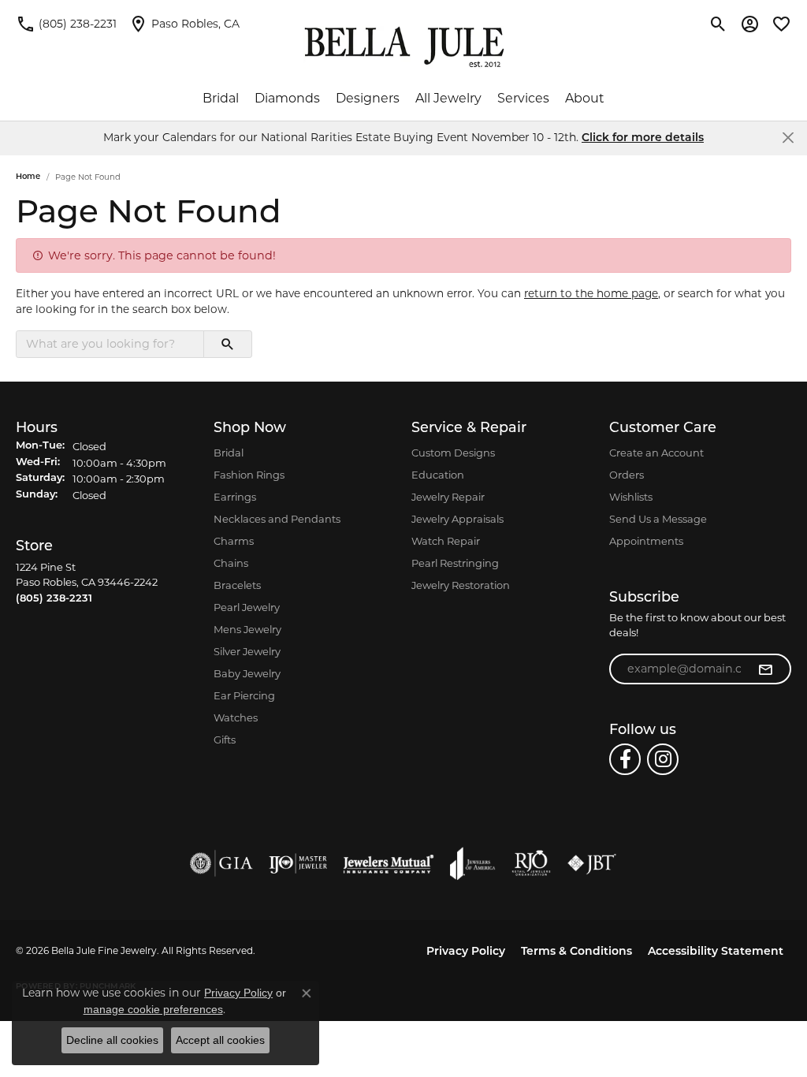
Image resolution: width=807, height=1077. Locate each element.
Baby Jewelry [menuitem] (247, 673)
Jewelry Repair (448, 496)
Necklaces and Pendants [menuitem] (277, 518)
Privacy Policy (465, 952)
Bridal (221, 98)
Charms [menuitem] (234, 541)
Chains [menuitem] (231, 563)
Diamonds (287, 98)
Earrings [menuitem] (235, 496)
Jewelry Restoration (460, 585)
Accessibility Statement (715, 952)
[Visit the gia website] (221, 863)
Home (28, 177)
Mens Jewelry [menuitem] (247, 629)
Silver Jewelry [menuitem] (247, 651)
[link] (66, 23)
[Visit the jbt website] (592, 863)
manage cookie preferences (153, 1009)
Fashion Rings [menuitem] (249, 474)
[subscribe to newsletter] (765, 669)
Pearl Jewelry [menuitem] (247, 607)
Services (523, 98)
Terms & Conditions (576, 952)
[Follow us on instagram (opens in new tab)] (663, 759)
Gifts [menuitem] (225, 739)
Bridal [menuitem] (229, 452)
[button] (718, 23)
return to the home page (591, 293)
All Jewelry (448, 98)
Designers (368, 98)
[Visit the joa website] (473, 863)
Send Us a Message (658, 518)
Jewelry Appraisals (457, 518)
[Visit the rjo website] (531, 863)
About (584, 98)
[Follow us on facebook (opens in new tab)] (625, 759)
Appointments (646, 541)
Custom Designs (453, 452)
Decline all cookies (112, 1040)
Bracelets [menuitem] (237, 585)
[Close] (788, 137)
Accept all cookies (220, 1040)
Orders (626, 474)
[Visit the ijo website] (298, 863)
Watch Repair (445, 541)
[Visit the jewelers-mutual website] (388, 863)
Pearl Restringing (455, 563)
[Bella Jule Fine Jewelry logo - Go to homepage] (403, 47)
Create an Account (656, 452)
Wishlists (631, 496)
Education (437, 474)
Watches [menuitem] (236, 717)
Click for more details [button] (643, 138)
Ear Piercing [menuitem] (244, 695)
